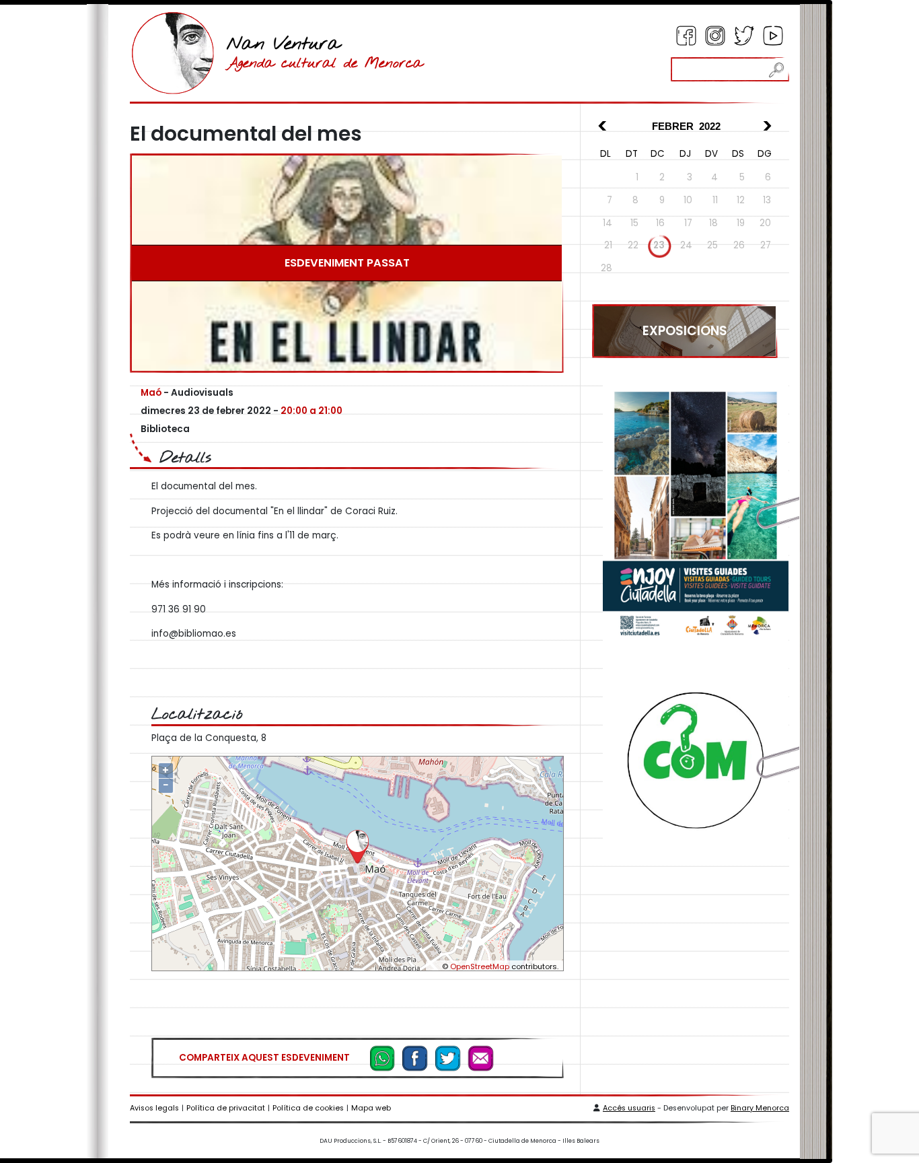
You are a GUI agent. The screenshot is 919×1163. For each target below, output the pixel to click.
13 (767, 200)
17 (688, 223)
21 (608, 245)
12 (741, 200)
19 (741, 223)
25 (712, 245)
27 (765, 245)
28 (606, 268)
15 (634, 223)
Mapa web (371, 1108)
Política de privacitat (225, 1108)
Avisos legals (154, 1108)
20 (765, 223)
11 (715, 200)
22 (633, 245)
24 (686, 245)
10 (688, 200)
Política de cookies (308, 1108)
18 (713, 223)
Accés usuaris (629, 1108)
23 (659, 245)
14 (607, 223)
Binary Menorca (760, 1108)
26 (739, 245)
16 (660, 223)
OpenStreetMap (479, 966)
